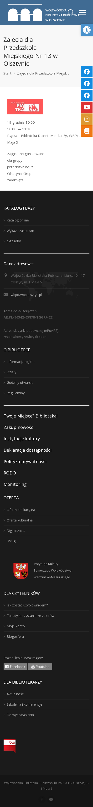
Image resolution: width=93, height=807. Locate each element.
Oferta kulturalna (20, 520)
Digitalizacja (16, 530)
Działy (11, 372)
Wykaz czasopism (20, 230)
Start (7, 73)
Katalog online (18, 220)
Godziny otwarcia (20, 382)
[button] (87, 30)
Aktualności (15, 694)
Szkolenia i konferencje (24, 704)
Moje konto (16, 626)
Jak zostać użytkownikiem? (27, 605)
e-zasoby (14, 241)
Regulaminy (16, 393)
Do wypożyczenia (20, 715)
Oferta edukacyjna (21, 509)
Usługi (11, 541)
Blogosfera (15, 636)
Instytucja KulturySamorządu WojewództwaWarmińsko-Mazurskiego (53, 570)
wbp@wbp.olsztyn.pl (26, 294)
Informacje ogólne (21, 361)
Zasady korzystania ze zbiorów (30, 615)
